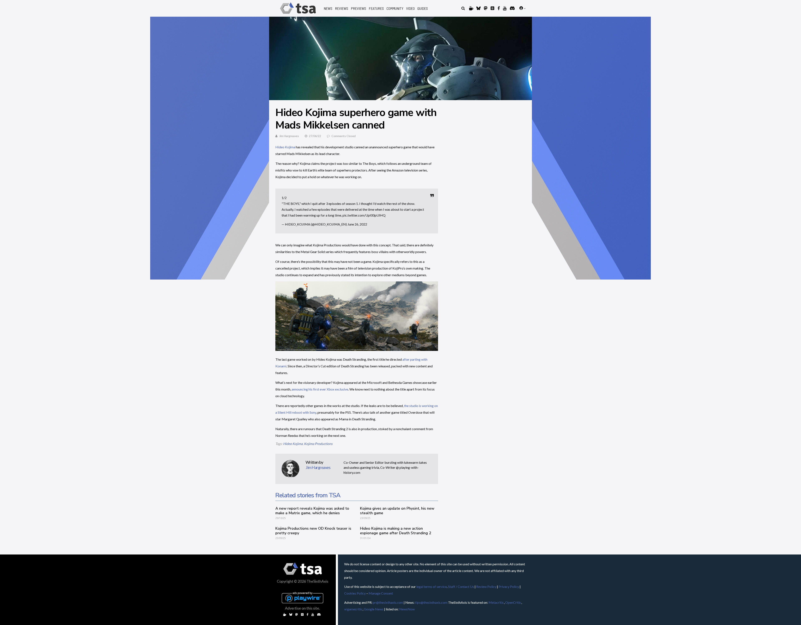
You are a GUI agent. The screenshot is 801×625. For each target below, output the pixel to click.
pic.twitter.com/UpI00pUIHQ (364, 215)
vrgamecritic (353, 609)
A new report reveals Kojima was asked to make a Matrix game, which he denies (312, 510)
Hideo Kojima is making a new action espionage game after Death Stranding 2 (395, 531)
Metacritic (496, 602)
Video (410, 8)
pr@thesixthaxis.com (388, 602)
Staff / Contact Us (461, 586)
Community (395, 8)
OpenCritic (513, 602)
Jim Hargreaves (289, 136)
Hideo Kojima (285, 147)
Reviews (341, 8)
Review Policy (486, 586)
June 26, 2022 (357, 224)
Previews (358, 8)
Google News (373, 609)
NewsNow (407, 609)
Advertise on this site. (302, 608)
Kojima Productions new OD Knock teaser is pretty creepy (313, 531)
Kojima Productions (318, 444)
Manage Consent (381, 593)
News (328, 8)
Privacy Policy (509, 586)
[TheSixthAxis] (298, 14)
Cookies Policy (355, 593)
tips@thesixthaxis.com (431, 602)
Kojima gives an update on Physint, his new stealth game (397, 510)
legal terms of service (431, 586)
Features (376, 8)
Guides (422, 8)
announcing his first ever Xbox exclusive (320, 389)
